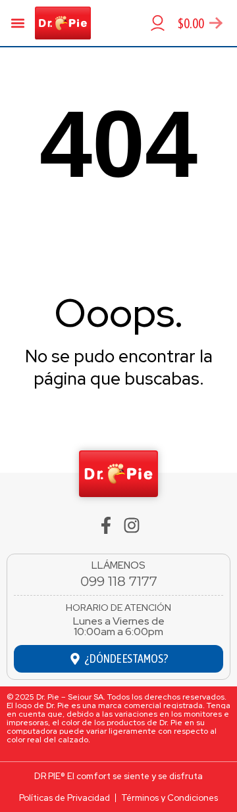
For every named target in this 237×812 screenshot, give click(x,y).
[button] (17, 23)
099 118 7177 (118, 581)
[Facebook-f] (106, 525)
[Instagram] (131, 525)
